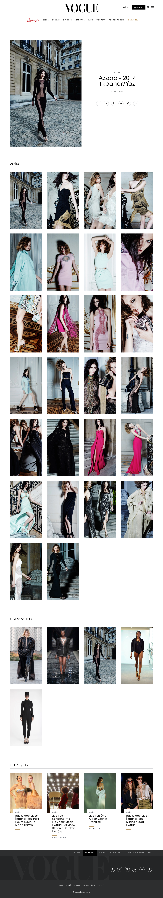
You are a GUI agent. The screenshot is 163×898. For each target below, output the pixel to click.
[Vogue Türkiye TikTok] (149, 869)
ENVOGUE (67, 20)
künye (102, 853)
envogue (77, 885)
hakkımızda (116, 853)
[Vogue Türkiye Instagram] (127, 869)
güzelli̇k (68, 885)
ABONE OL (139, 7)
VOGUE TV (101, 20)
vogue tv (101, 885)
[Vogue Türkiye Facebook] (112, 869)
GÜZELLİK (56, 20)
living (93, 885)
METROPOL (80, 20)
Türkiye (89, 853)
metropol (86, 885)
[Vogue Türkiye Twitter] (119, 869)
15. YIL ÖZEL (132, 20)
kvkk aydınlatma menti (139, 853)
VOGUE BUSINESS (116, 20)
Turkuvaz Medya (84, 892)
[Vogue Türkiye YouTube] (134, 869)
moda (61, 885)
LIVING (91, 20)
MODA (46, 20)
